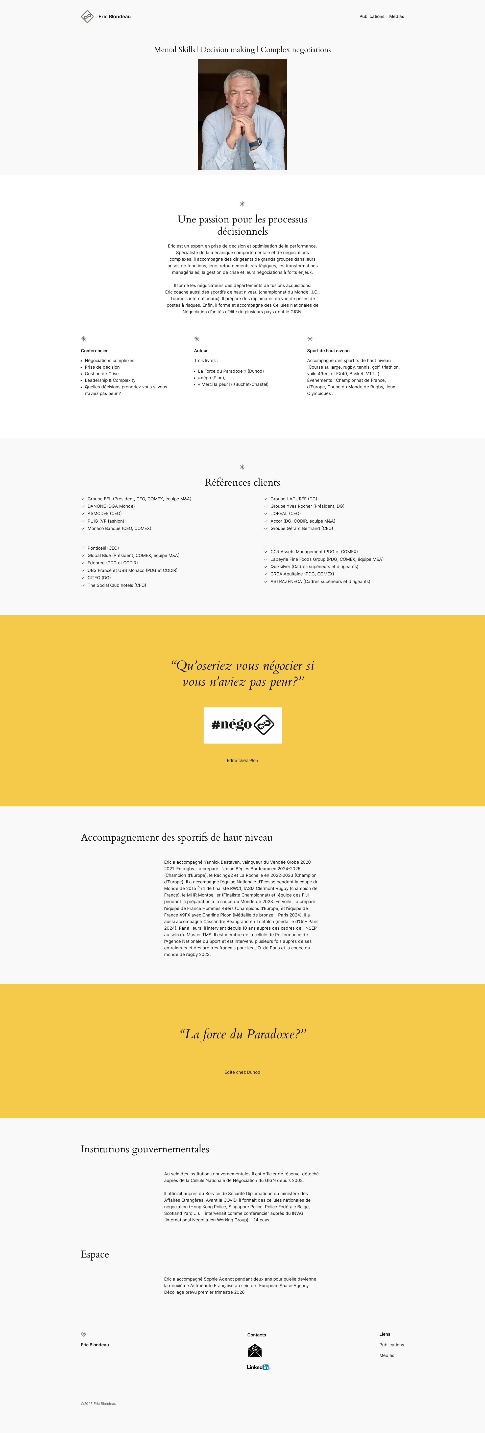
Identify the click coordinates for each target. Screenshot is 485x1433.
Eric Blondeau (115, 16)
